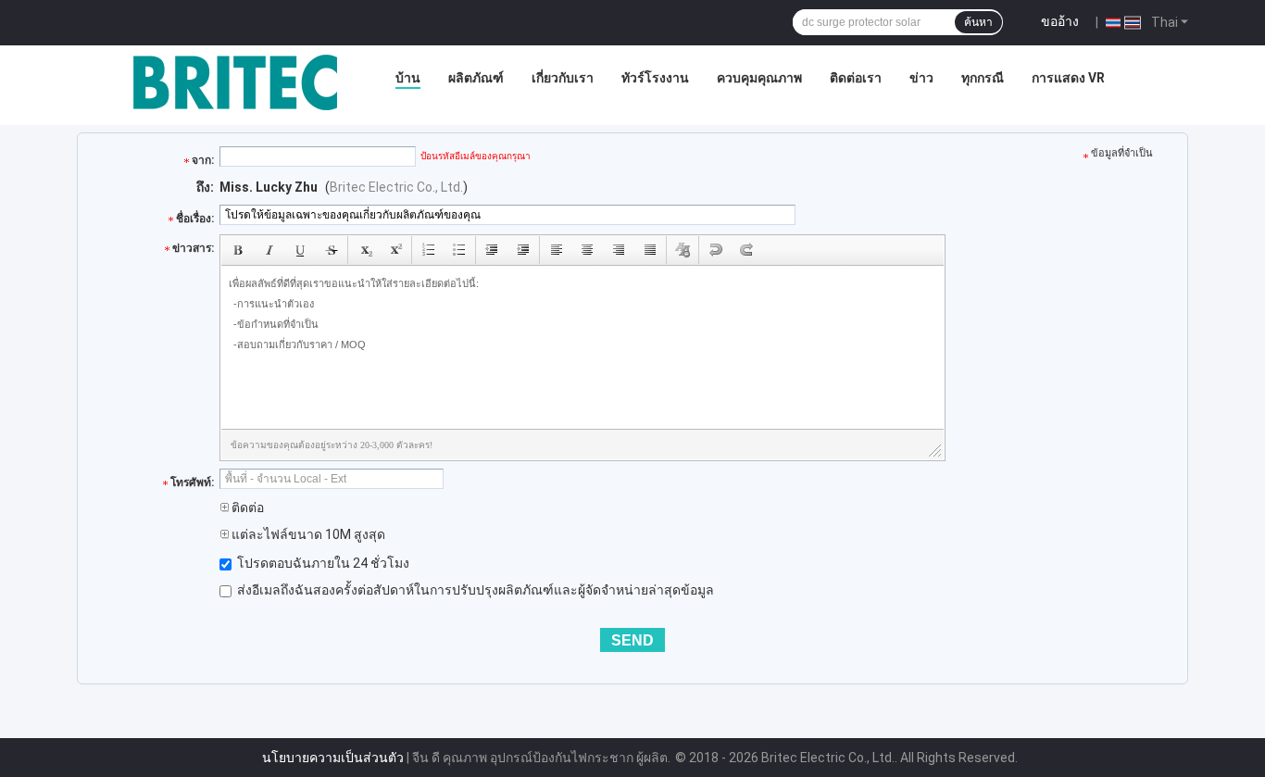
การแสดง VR (1068, 77)
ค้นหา (978, 22)
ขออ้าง (1060, 21)
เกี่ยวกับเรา (563, 77)
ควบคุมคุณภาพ (759, 77)
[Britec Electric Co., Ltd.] (235, 82)
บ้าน (407, 77)
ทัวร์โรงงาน (655, 77)
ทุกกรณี (982, 77)
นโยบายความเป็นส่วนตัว (333, 757)
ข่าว (921, 77)
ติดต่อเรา (856, 77)
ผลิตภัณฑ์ (476, 77)
